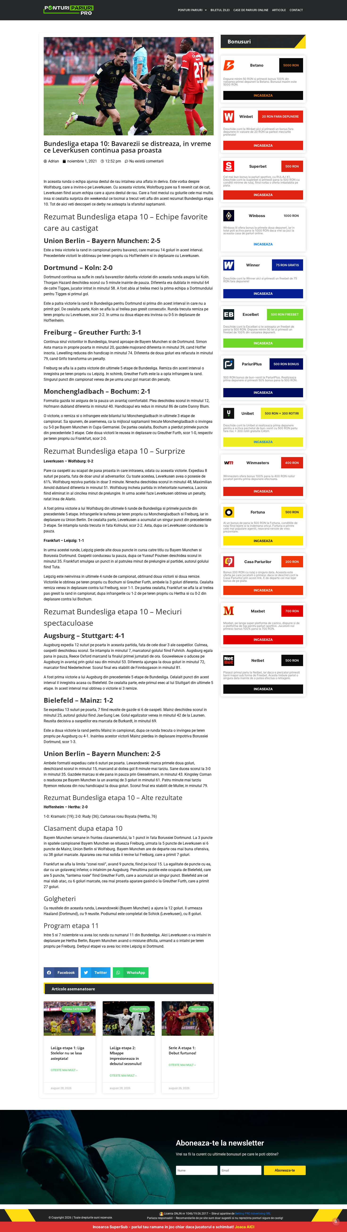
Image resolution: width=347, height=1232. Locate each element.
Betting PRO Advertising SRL (253, 1213)
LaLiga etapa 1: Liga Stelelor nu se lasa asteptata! (67, 1053)
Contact (296, 10)
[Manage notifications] (336, 1221)
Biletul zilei (220, 10)
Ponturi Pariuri (190, 10)
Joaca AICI (244, 1226)
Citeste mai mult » (64, 1070)
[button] (61, 972)
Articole (279, 10)
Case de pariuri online (250, 10)
